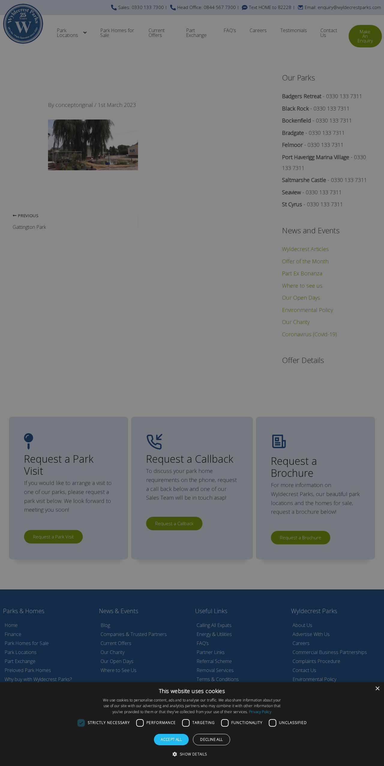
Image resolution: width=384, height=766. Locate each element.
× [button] (377, 688)
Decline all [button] (211, 739)
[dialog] (192, 724)
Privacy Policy (260, 711)
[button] (192, 754)
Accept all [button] (171, 739)
